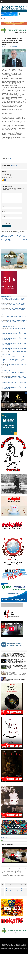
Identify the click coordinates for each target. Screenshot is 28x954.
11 (17, 888)
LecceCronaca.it (14, 941)
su (5, 298)
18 (17, 890)
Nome (4, 206)
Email (4, 211)
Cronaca (9, 158)
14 (2, 890)
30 (10, 895)
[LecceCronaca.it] (14, 11)
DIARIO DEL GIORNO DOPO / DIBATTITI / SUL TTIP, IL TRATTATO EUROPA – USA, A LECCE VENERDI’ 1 (7, 238)
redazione (3, 46)
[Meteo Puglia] (4, 840)
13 (25, 888)
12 (21, 888)
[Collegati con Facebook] (5, 180)
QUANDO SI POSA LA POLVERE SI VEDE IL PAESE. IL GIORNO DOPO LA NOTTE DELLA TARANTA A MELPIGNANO (13, 300)
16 (10, 890)
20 (25, 890)
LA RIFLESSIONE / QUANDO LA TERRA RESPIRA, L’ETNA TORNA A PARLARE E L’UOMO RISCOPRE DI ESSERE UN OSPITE (14, 333)
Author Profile (14, 165)
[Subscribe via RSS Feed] (3, 180)
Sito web (4, 216)
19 (21, 890)
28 (2, 895)
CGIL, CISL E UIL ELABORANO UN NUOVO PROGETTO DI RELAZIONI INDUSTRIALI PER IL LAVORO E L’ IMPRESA (12, 41)
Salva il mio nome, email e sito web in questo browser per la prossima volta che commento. (13, 222)
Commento (5, 192)
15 (6, 890)
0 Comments (14, 46)
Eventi (2, 651)
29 (6, 895)
